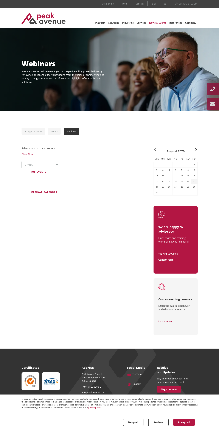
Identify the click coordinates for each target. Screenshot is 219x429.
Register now (169, 389)
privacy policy (94, 407)
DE (153, 3)
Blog (124, 3)
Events (54, 131)
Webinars (71, 131)
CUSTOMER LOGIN (188, 3)
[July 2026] (155, 150)
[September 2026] (195, 150)
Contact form (166, 259)
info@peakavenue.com (93, 392)
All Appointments (33, 131)
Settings (158, 422)
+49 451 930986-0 (168, 253)
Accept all (184, 422)
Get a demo (108, 3)
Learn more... (166, 321)
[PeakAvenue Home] (44, 18)
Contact (139, 3)
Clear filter (27, 154)
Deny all (133, 422)
